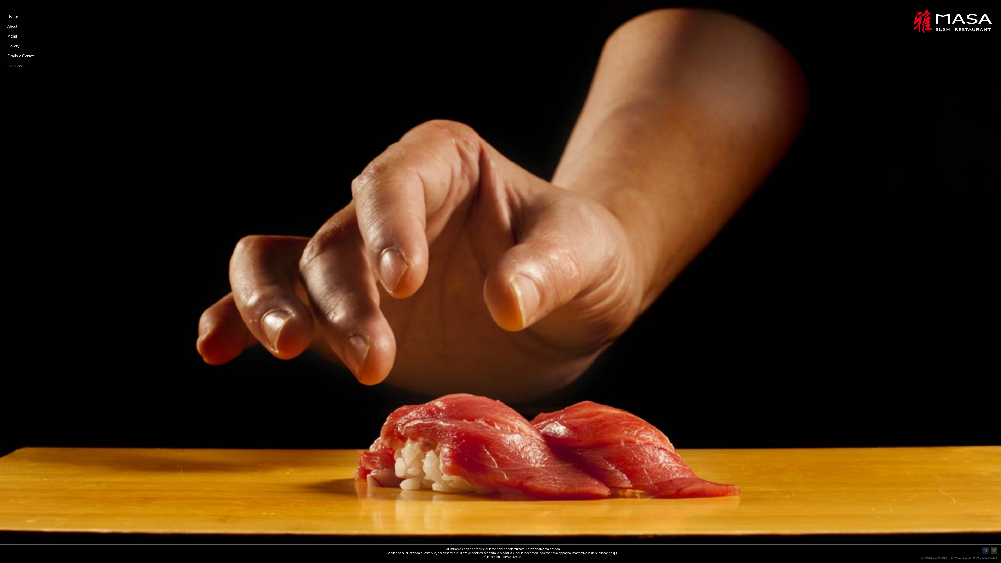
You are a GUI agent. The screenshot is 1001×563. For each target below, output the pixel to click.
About (12, 26)
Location (14, 66)
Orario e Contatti (21, 56)
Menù (12, 36)
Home (12, 16)
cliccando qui (608, 553)
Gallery (13, 46)
